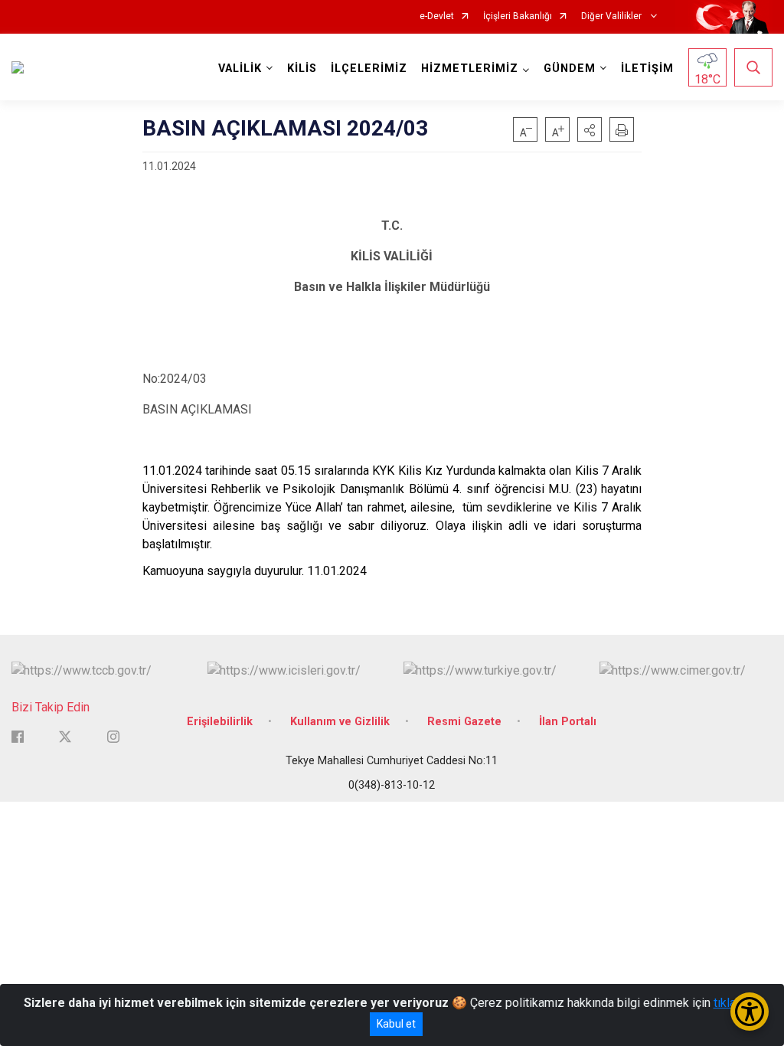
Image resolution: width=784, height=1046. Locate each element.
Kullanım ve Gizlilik (340, 721)
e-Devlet (437, 16)
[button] (589, 129)
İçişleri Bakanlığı (517, 16)
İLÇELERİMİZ (369, 68)
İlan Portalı (567, 721)
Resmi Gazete (464, 721)
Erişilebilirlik (220, 721)
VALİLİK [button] (240, 68)
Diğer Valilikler (612, 16)
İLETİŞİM (647, 68)
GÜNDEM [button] (570, 68)
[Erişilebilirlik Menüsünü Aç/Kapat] (749, 1011)
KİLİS (302, 68)
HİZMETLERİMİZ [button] (469, 68)
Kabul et (396, 1024)
